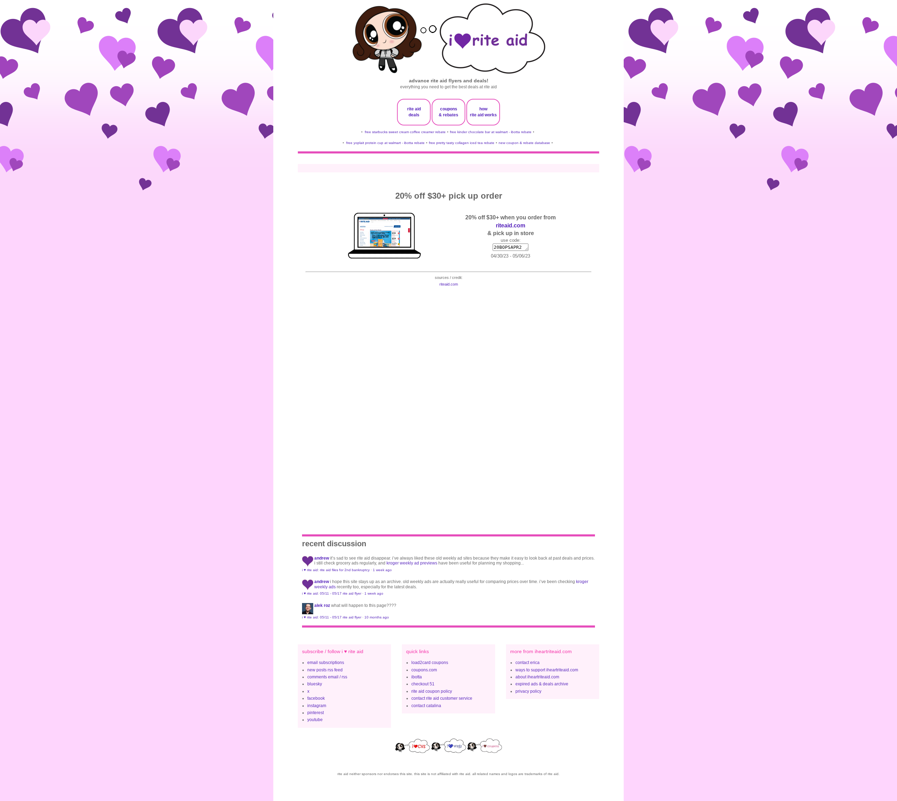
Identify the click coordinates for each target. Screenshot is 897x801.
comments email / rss (327, 677)
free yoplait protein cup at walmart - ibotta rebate (385, 143)
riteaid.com (510, 225)
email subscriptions (325, 662)
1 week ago (382, 570)
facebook (316, 698)
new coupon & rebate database (524, 143)
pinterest (315, 712)
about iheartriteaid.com (537, 677)
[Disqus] (448, 401)
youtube (315, 719)
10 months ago (376, 617)
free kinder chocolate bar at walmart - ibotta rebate (491, 132)
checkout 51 (422, 684)
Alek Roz (322, 605)
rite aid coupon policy (431, 691)
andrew (321, 558)
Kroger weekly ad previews (411, 563)
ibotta (416, 677)
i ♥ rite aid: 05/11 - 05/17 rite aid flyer (331, 593)
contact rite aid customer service (441, 698)
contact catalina (426, 705)
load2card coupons (429, 662)
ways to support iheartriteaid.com (546, 670)
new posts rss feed (325, 670)
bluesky (314, 684)
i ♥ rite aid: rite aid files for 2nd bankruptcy (336, 570)
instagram (316, 705)
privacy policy (528, 691)
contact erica (527, 662)
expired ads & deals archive (541, 684)
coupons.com (424, 670)
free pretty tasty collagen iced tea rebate (461, 143)
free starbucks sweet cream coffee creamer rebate (405, 132)
